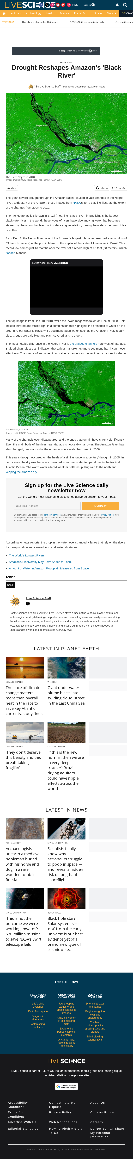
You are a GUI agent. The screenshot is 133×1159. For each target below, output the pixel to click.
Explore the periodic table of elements (66, 1031)
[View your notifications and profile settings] (117, 5)
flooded (11, 253)
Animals (16, 13)
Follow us (104, 187)
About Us (97, 1102)
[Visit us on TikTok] (69, 5)
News (102, 86)
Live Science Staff (50, 86)
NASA (77, 202)
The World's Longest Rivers (27, 555)
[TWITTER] (28, 603)
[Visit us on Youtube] (58, 5)
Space (98, 13)
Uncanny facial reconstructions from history (66, 1042)
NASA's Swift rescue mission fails (87, 22)
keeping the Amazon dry (21, 472)
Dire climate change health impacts (40, 22)
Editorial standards (23, 1128)
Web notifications (63, 1122)
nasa (10, 585)
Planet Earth (81, 13)
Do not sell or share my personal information (107, 1133)
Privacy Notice (107, 515)
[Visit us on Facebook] (41, 5)
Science (64, 13)
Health (50, 13)
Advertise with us (22, 1122)
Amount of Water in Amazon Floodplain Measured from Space (49, 568)
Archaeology (33, 13)
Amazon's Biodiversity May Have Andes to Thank (40, 562)
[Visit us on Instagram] (52, 5)
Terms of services (52, 515)
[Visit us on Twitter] (47, 5)
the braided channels (83, 343)
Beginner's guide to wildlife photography (95, 1014)
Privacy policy (60, 1112)
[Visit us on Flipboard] (63, 5)
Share (13, 187)
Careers (96, 1122)
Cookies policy (102, 1112)
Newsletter (121, 187)
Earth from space (38, 1011)
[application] (66, 287)
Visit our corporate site (73, 1075)
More (110, 13)
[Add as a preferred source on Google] (66, 1086)
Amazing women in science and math (66, 1020)
